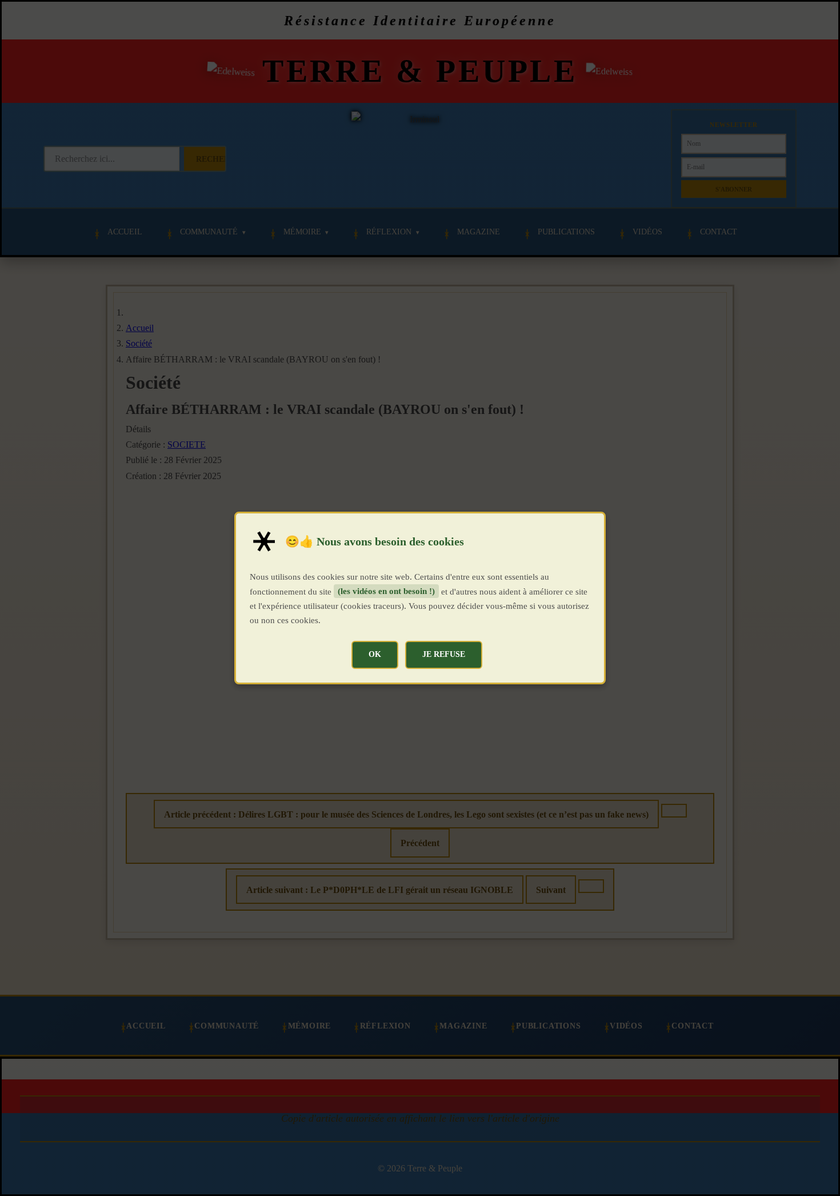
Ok (375, 654)
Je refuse (443, 654)
